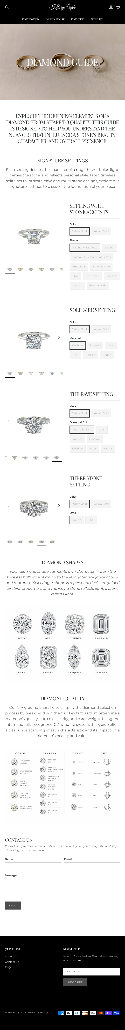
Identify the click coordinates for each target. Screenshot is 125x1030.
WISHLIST (97, 19)
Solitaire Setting (92, 309)
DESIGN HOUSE (55, 19)
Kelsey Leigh (19, 1012)
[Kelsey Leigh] (62, 7)
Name (9, 859)
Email (68, 859)
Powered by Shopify (37, 1012)
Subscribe (75, 982)
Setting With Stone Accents (89, 208)
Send (12, 905)
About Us (11, 956)
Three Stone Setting (86, 481)
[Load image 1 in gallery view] (33, 231)
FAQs (8, 967)
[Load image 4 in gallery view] (33, 504)
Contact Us (12, 961)
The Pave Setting (91, 393)
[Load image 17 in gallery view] (33, 420)
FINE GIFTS (78, 19)
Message (11, 875)
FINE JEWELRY (30, 19)
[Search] (7, 7)
